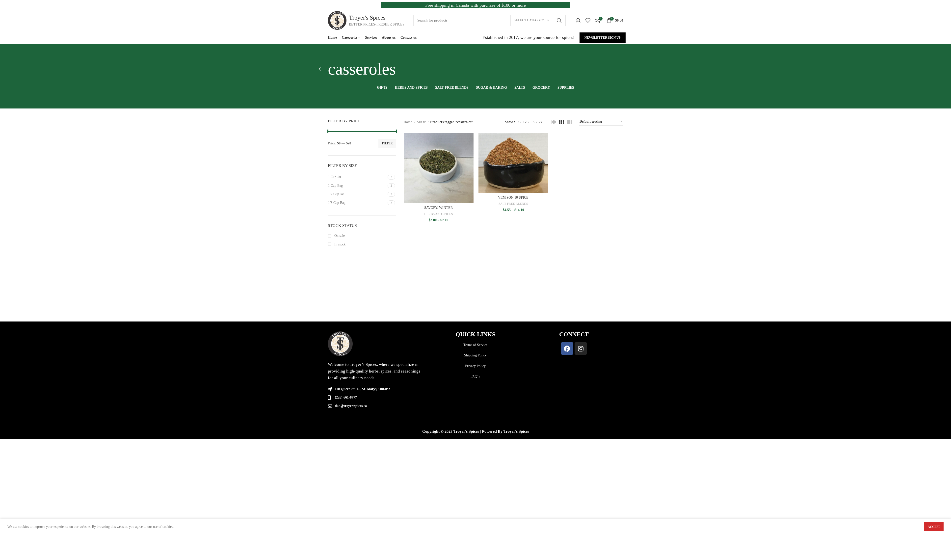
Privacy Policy (475, 366)
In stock (339, 244)
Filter (387, 143)
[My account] (578, 21)
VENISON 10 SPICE (513, 197)
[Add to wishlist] (470, 163)
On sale (339, 236)
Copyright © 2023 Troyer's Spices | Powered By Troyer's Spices (475, 431)
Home (408, 122)
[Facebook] (567, 348)
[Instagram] (581, 348)
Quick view (470, 152)
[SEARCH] (559, 20)
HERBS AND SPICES (438, 214)
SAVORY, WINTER (438, 208)
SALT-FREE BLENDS (513, 204)
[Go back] (322, 69)
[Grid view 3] (561, 122)
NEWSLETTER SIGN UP (602, 37)
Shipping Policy (475, 355)
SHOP (421, 122)
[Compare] (470, 141)
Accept (934, 527)
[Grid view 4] (569, 122)
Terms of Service (475, 345)
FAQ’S (475, 376)
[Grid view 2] (554, 122)
